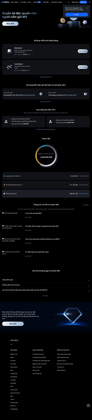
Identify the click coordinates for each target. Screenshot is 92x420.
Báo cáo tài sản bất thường (65, 364)
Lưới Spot (13, 383)
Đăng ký (83, 2)
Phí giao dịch (14, 402)
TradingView (14, 409)
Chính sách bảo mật (63, 357)
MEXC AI (13, 406)
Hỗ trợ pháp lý (61, 370)
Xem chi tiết (28, 217)
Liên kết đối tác (37, 373)
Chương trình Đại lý (38, 354)
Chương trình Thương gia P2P (41, 360)
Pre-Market (13, 376)
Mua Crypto (13, 367)
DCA (11, 386)
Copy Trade (13, 389)
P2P (11, 370)
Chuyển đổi (13, 373)
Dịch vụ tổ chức (37, 367)
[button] (88, 405)
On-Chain (13, 364)
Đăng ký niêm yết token (40, 364)
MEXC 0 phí (13, 354)
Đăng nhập (75, 2)
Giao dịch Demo (15, 393)
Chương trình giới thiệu (39, 357)
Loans (12, 399)
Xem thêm (85, 205)
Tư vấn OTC (60, 367)
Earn (11, 396)
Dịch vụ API (36, 370)
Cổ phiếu (13, 380)
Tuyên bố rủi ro (61, 360)
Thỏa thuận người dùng (64, 354)
